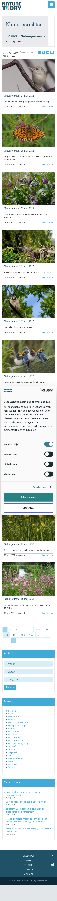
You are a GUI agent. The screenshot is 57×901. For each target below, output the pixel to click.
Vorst (10, 755)
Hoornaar (12, 734)
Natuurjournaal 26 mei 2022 (19, 150)
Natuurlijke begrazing (18, 743)
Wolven (11, 767)
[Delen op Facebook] (39, 52)
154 (38, 629)
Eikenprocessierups (17, 725)
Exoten (11, 728)
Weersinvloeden (15, 758)
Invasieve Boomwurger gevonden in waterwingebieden (23, 793)
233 (6, 640)
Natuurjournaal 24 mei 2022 (19, 266)
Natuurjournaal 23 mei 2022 (19, 321)
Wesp (10, 761)
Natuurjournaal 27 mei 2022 (19, 95)
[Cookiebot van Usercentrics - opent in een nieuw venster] (40, 390)
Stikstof (11, 746)
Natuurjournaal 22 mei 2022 (19, 376)
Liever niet (28, 507)
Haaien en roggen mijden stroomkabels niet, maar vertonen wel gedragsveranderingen (27, 820)
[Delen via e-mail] (52, 52)
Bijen (10, 713)
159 (31, 634)
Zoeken (10, 687)
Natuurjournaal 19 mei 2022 (19, 544)
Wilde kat (12, 764)
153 (30, 629)
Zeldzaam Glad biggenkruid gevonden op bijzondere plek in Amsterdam (25, 810)
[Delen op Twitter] (43, 52)
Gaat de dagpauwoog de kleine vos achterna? (27, 801)
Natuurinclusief (15, 737)
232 (46, 634)
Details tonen (39, 487)
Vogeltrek (12, 752)
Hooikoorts (13, 731)
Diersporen (13, 716)
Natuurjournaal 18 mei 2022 (19, 599)
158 (23, 634)
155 (46, 629)
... (22, 629)
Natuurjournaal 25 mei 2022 (19, 208)
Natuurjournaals (16, 740)
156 (6, 634)
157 (15, 634)
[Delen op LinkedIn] (47, 52)
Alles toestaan (28, 497)
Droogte (12, 719)
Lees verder (47, 106)
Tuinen (11, 749)
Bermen (12, 710)
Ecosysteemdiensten (18, 722)
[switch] (48, 454)
